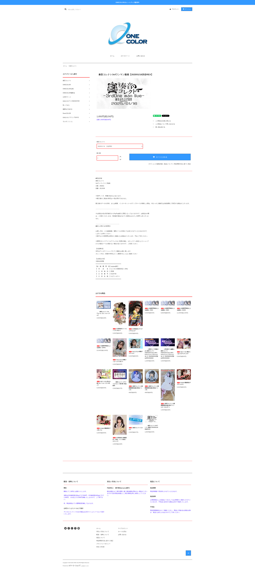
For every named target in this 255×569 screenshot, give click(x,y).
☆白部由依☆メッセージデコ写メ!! (120, 329)
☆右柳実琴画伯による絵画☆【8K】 (168, 309)
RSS (97, 547)
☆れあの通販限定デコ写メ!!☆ (104, 429)
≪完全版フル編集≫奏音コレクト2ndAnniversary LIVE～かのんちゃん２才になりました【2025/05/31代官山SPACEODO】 (168, 353)
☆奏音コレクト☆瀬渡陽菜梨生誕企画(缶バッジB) (152, 387)
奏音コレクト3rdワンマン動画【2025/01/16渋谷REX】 (151, 427)
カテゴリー (124, 56)
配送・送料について (102, 534)
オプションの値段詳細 (155, 164)
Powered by (65, 565)
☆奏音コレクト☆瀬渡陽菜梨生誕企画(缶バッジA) (136, 387)
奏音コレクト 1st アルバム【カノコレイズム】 (103, 313)
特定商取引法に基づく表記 (182, 164)
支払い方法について (102, 531)
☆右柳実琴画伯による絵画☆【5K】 (152, 309)
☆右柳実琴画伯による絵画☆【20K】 (104, 346)
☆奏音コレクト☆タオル (136, 428)
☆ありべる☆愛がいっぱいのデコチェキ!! (184, 352)
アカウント (175, 9)
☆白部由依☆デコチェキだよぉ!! (136, 329)
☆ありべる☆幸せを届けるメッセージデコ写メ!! (104, 383)
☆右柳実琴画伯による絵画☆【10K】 (184, 309)
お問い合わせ (140, 56)
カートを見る (122, 531)
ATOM (102, 547)
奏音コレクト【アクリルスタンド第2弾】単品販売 (120, 383)
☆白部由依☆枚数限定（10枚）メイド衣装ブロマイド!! (120, 439)
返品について (168, 164)
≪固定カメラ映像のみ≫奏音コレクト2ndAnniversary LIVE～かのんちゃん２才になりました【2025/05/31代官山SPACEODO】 (151, 353)
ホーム (112, 56)
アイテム (188, 9)
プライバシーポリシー (103, 544)
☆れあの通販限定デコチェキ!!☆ (184, 383)
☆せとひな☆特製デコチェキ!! (136, 352)
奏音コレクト (73, 66)
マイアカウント (123, 528)
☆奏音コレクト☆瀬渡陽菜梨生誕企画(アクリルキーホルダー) (168, 405)
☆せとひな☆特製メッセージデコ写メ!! (120, 360)
